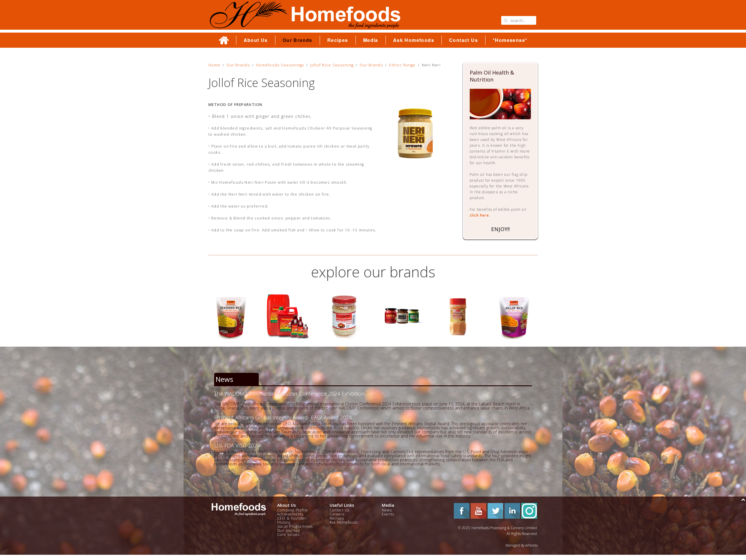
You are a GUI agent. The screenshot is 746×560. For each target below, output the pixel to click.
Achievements (290, 514)
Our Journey (288, 530)
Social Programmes (295, 526)
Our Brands (297, 40)
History (284, 522)
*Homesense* (510, 40)
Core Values (288, 534)
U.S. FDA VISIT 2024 (237, 445)
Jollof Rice (458, 316)
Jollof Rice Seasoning (331, 65)
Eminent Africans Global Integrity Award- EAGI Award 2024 (283, 417)
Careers (337, 514)
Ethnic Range (402, 65)
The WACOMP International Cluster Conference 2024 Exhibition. (289, 393)
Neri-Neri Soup (514, 316)
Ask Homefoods (413, 40)
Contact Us (463, 40)
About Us (256, 40)
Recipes (337, 40)
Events (388, 514)
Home (214, 65)
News (387, 510)
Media (370, 40)
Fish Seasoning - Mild (288, 315)
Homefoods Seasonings (280, 65)
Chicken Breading (401, 316)
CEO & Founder (292, 518)
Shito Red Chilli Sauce (344, 315)
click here (479, 215)
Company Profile (292, 510)
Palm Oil (231, 316)
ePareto (531, 545)
